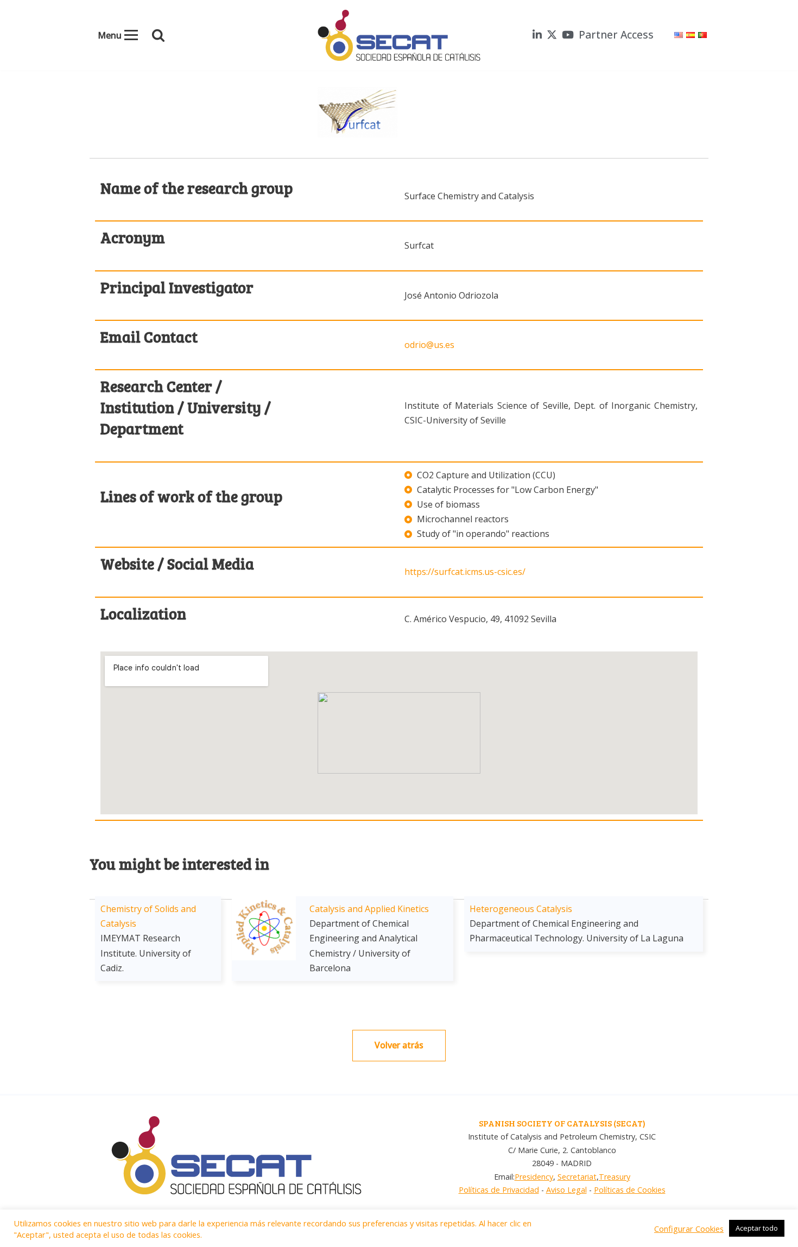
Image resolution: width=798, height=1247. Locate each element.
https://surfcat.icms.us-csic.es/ (464, 572)
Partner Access (616, 34)
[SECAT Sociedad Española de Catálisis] (399, 35)
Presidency (534, 1177)
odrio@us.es (429, 345)
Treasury (614, 1177)
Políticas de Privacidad (499, 1190)
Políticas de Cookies (630, 1190)
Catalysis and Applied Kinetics (369, 909)
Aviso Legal (566, 1190)
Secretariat (577, 1177)
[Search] (158, 35)
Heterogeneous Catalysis (521, 909)
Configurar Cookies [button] (689, 1228)
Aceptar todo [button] (757, 1228)
